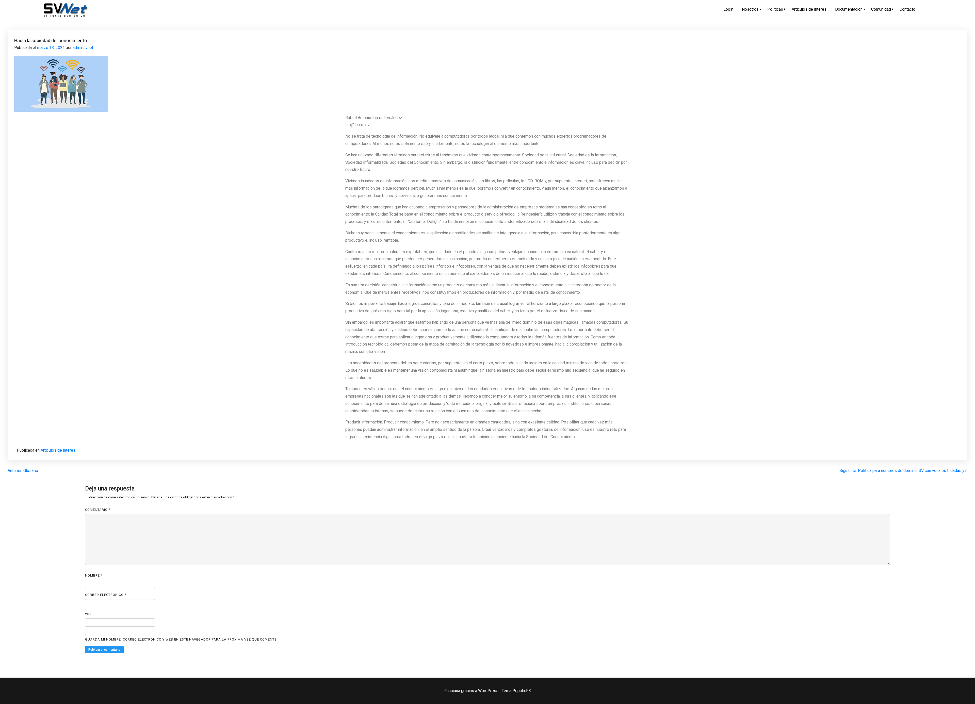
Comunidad (881, 9)
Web (89, 614)
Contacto (907, 9)
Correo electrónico (105, 595)
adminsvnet (83, 47)
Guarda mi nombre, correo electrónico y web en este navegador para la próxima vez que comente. (181, 639)
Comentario (97, 510)
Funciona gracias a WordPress (471, 690)
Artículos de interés (809, 9)
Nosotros (750, 9)
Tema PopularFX (516, 690)
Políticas (775, 9)
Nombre (94, 575)
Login (728, 9)
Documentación (849, 9)
